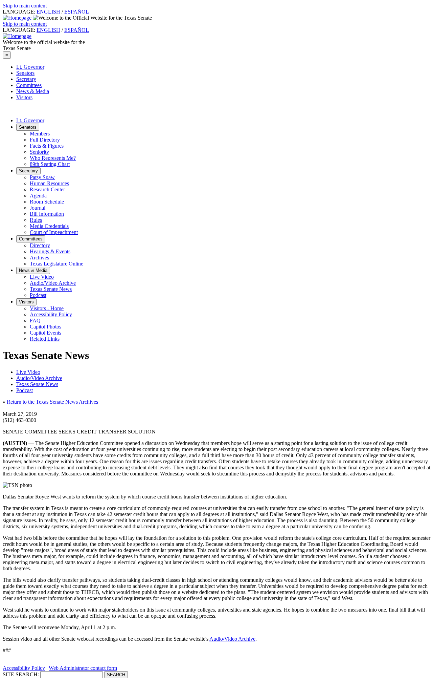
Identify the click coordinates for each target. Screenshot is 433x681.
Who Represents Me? (53, 158)
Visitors (24, 97)
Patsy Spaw (42, 177)
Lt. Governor (30, 67)
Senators (25, 73)
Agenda (38, 195)
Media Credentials (49, 226)
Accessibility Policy (51, 314)
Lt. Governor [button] (30, 120)
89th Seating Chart (50, 164)
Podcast (38, 295)
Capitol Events (45, 333)
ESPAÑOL (76, 12)
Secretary (26, 79)
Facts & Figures (47, 146)
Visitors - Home (47, 308)
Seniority (39, 152)
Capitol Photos (45, 326)
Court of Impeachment (54, 232)
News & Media (32, 91)
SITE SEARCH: (21, 674)
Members (40, 133)
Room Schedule (47, 202)
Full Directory (45, 140)
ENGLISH (48, 12)
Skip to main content (25, 5)
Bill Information (47, 214)
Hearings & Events (50, 251)
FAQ (35, 320)
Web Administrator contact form (83, 668)
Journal (37, 208)
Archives (39, 257)
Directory (40, 245)
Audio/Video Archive (53, 283)
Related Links (45, 339)
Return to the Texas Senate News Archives (52, 402)
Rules (36, 220)
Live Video (42, 277)
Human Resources (49, 183)
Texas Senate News (51, 289)
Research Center (47, 189)
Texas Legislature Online (56, 264)
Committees (29, 85)
